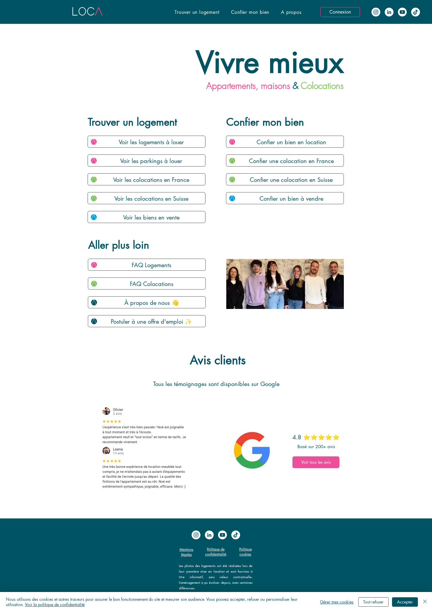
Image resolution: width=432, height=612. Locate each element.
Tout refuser (373, 602)
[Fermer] (424, 602)
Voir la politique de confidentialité (55, 604)
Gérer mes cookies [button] (337, 602)
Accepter (405, 602)
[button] (197, 12)
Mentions (186, 549)
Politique (245, 549)
